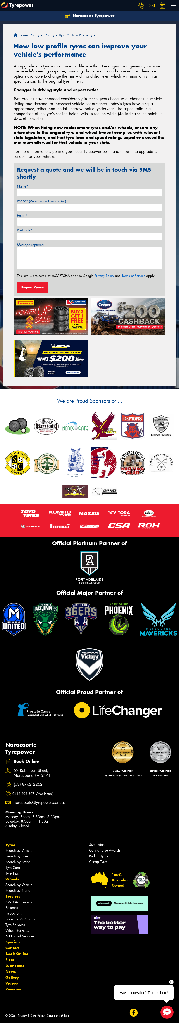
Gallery (12, 977)
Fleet (9, 959)
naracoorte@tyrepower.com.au (37, 802)
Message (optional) (31, 245)
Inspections (13, 913)
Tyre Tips (12, 873)
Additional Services (19, 936)
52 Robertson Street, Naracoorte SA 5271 (32, 773)
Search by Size (16, 856)
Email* (22, 215)
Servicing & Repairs (20, 919)
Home (23, 35)
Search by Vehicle (18, 850)
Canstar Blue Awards (104, 850)
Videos (11, 983)
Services (12, 896)
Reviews (13, 989)
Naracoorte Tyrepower (93, 15)
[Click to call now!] (140, 5)
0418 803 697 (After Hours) (32, 794)
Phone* (41, 201)
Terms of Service (133, 276)
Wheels (12, 879)
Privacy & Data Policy (31, 1016)
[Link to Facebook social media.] (133, 1013)
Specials (12, 942)
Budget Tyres (98, 856)
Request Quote (32, 287)
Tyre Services (15, 925)
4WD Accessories (18, 902)
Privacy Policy (104, 276)
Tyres (10, 844)
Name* (22, 186)
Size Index (97, 844)
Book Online (16, 953)
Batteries (11, 908)
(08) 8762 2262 (28, 784)
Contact (12, 947)
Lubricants (14, 965)
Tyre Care (12, 867)
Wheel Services (17, 930)
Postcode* (24, 230)
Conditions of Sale (58, 1016)
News (10, 971)
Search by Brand (17, 862)
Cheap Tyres (98, 861)
